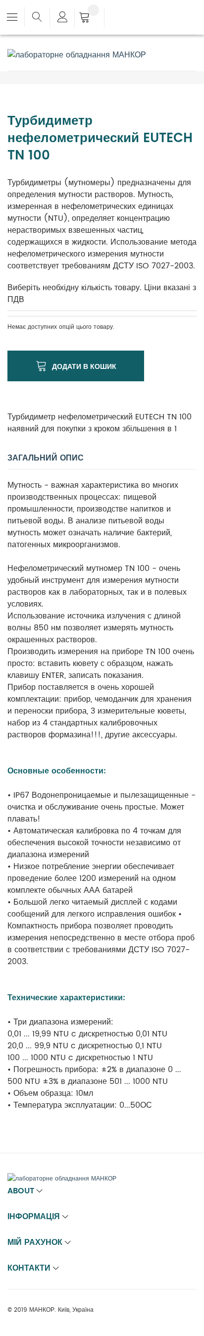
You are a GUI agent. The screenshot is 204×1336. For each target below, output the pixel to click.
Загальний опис (45, 458)
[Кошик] (89, 18)
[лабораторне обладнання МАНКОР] (76, 55)
